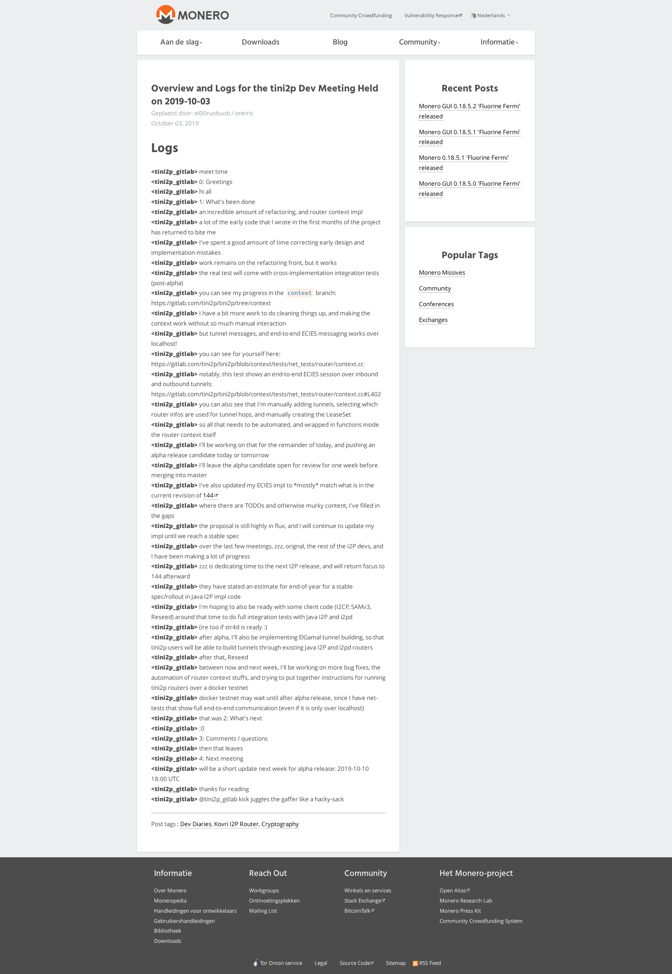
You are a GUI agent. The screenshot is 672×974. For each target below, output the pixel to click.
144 (208, 495)
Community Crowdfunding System (481, 920)
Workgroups (264, 890)
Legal (321, 962)
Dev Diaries (195, 824)
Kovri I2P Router (236, 824)
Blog (340, 42)
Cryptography (280, 824)
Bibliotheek (167, 930)
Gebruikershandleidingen (184, 920)
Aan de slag (179, 42)
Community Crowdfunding (361, 15)
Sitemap (396, 962)
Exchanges (433, 320)
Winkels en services (367, 890)
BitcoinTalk (357, 910)
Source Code (355, 962)
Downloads (260, 42)
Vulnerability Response (431, 15)
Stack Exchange (362, 900)
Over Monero (170, 890)
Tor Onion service (281, 962)
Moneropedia (170, 900)
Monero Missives (442, 272)
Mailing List (263, 910)
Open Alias (453, 890)
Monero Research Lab (466, 900)
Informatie (498, 42)
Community (418, 42)
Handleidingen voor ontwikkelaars (195, 910)
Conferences (436, 304)
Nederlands (491, 15)
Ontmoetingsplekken (274, 900)
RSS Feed (430, 962)
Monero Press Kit (460, 910)
